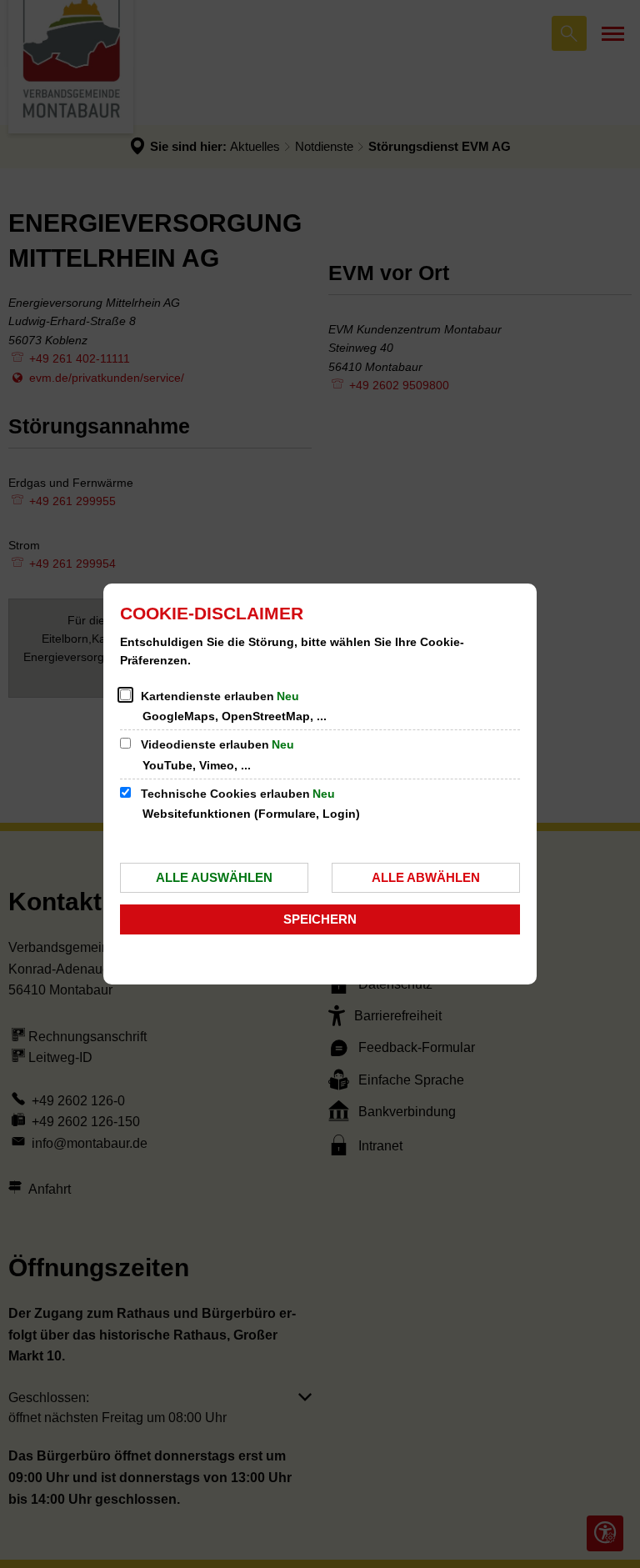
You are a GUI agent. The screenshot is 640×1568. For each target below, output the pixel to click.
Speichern (320, 919)
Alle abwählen (426, 877)
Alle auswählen (214, 877)
